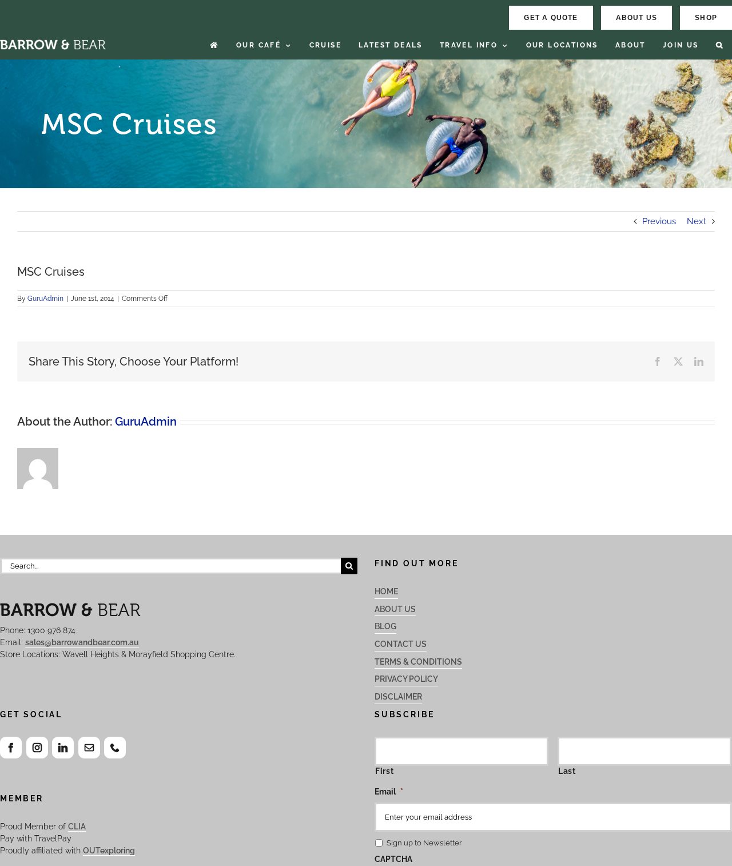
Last (567, 771)
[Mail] (89, 747)
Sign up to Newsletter (424, 843)
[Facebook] (11, 747)
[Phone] (115, 747)
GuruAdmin (45, 299)
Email (389, 791)
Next (696, 221)
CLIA (77, 826)
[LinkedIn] (63, 747)
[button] (719, 45)
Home (386, 591)
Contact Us (401, 644)
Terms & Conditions (418, 661)
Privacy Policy (406, 679)
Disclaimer (398, 696)
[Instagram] (37, 747)
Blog (385, 626)
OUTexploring (109, 850)
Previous (659, 221)
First (384, 771)
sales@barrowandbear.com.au (82, 642)
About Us (395, 609)
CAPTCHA (393, 859)
